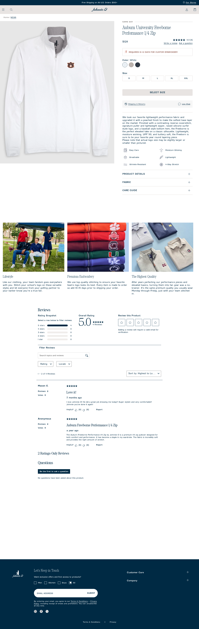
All (74, 583)
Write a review (170, 43)
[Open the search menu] (11, 9)
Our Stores (191, 2)
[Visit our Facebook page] (41, 611)
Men (40, 583)
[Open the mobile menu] (4, 9)
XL (172, 78)
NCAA (13, 17)
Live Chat (186, 104)
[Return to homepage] (99, 9)
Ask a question (186, 43)
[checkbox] (35, 582)
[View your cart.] (193, 9)
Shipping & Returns (136, 104)
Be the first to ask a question (54, 471)
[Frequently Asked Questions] (99, 2)
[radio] (124, 64)
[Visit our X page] (47, 611)
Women (52, 583)
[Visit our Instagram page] (35, 611)
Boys (64, 583)
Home (6, 17)
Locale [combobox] (62, 364)
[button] (121, 322)
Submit (91, 593)
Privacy (113, 622)
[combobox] (147, 373)
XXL (186, 78)
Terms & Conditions (79, 601)
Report (99, 409)
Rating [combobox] (43, 364)
